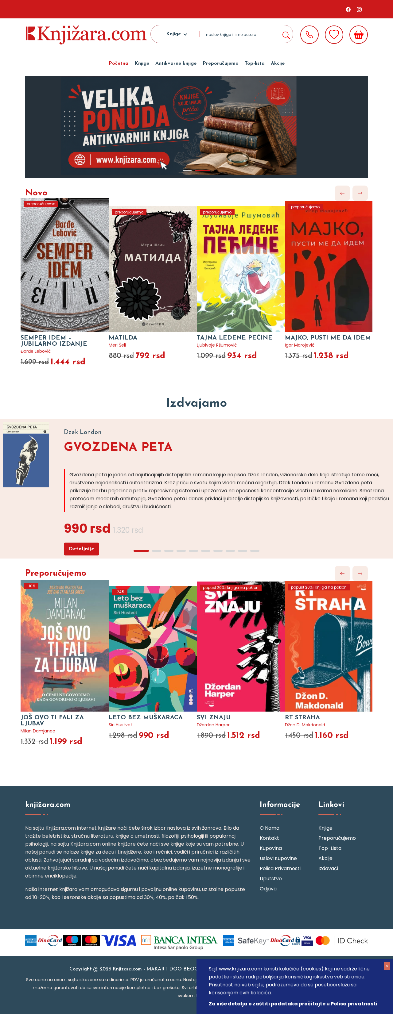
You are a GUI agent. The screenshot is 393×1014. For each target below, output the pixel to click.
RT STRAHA (302, 718)
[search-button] (285, 34)
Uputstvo (271, 878)
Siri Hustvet (120, 725)
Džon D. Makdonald (305, 725)
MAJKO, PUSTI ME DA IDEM (328, 338)
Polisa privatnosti (280, 868)
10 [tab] (254, 551)
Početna (118, 63)
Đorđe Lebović (36, 351)
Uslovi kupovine (278, 858)
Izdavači (328, 868)
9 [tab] (242, 551)
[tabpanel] (196, 127)
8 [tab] (230, 551)
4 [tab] (181, 551)
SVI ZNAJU (214, 718)
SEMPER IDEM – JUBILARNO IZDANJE (54, 341)
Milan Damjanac (38, 731)
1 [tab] (187, 170)
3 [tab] (168, 551)
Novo (36, 193)
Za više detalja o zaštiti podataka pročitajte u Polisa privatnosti (293, 1003)
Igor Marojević (300, 345)
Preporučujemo (221, 63)
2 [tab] (202, 170)
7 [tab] (218, 551)
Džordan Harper (213, 725)
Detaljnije (81, 549)
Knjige (141, 63)
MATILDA (123, 338)
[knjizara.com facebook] (348, 9)
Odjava (268, 888)
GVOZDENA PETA (118, 448)
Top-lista (255, 63)
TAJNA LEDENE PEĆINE (234, 338)
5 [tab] (193, 551)
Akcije (278, 63)
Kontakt (269, 838)
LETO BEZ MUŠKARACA (146, 718)
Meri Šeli (117, 345)
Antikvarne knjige (175, 63)
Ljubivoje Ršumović (217, 345)
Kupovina (271, 848)
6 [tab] (205, 551)
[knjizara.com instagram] (359, 9)
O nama (269, 828)
